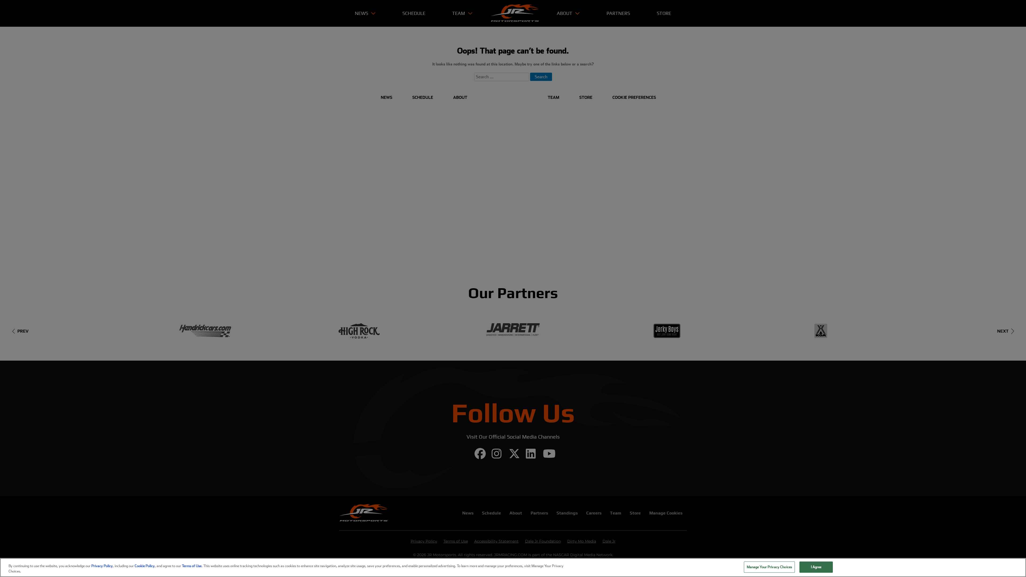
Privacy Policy (102, 566)
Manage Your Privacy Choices (769, 567)
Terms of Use (191, 566)
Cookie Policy (145, 566)
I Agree (816, 567)
